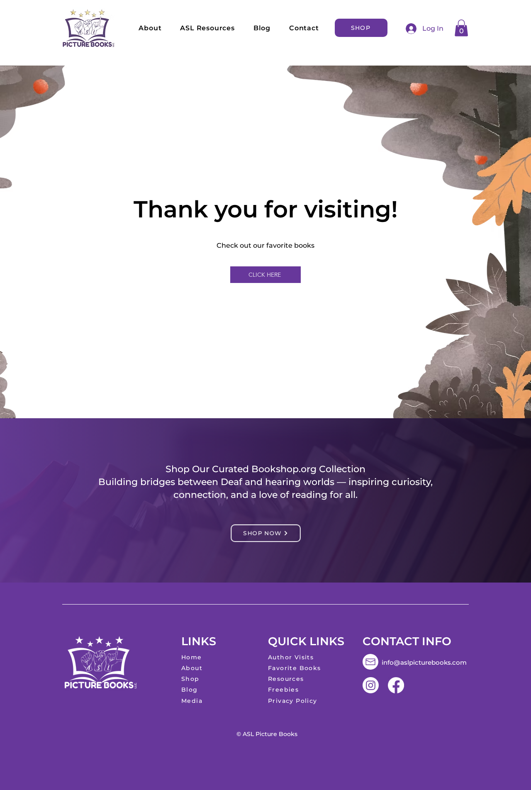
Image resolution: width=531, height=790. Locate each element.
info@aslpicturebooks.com (424, 662)
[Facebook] (396, 685)
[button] (461, 28)
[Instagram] (371, 685)
